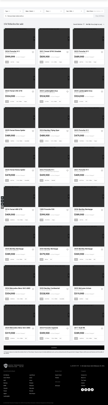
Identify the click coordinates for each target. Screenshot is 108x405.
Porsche (31, 391)
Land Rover (32, 375)
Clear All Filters (100, 16)
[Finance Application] (2, 204)
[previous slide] (5, 38)
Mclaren (31, 383)
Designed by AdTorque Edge (47, 402)
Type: (6, 11)
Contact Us (84, 375)
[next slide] (34, 38)
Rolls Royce (32, 393)
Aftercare (57, 385)
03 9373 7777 (75, 366)
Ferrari (5, 391)
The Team (83, 380)
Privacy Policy (27, 402)
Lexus (30, 377)
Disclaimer (33, 402)
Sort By (88, 24)
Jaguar (5, 393)
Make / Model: (29, 11)
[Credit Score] (2, 200)
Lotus (30, 380)
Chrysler (5, 388)
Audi (5, 380)
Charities (83, 385)
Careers (83, 383)
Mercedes (31, 388)
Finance (57, 377)
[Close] (2, 207)
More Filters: (90, 11)
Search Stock (58, 375)
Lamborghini (7, 396)
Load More (54, 347)
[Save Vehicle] (33, 52)
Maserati (31, 385)
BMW (5, 385)
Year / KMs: (69, 11)
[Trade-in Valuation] (2, 197)
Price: (47, 11)
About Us (83, 377)
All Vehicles (6, 375)
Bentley (5, 383)
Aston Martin (7, 377)
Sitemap (38, 402)
